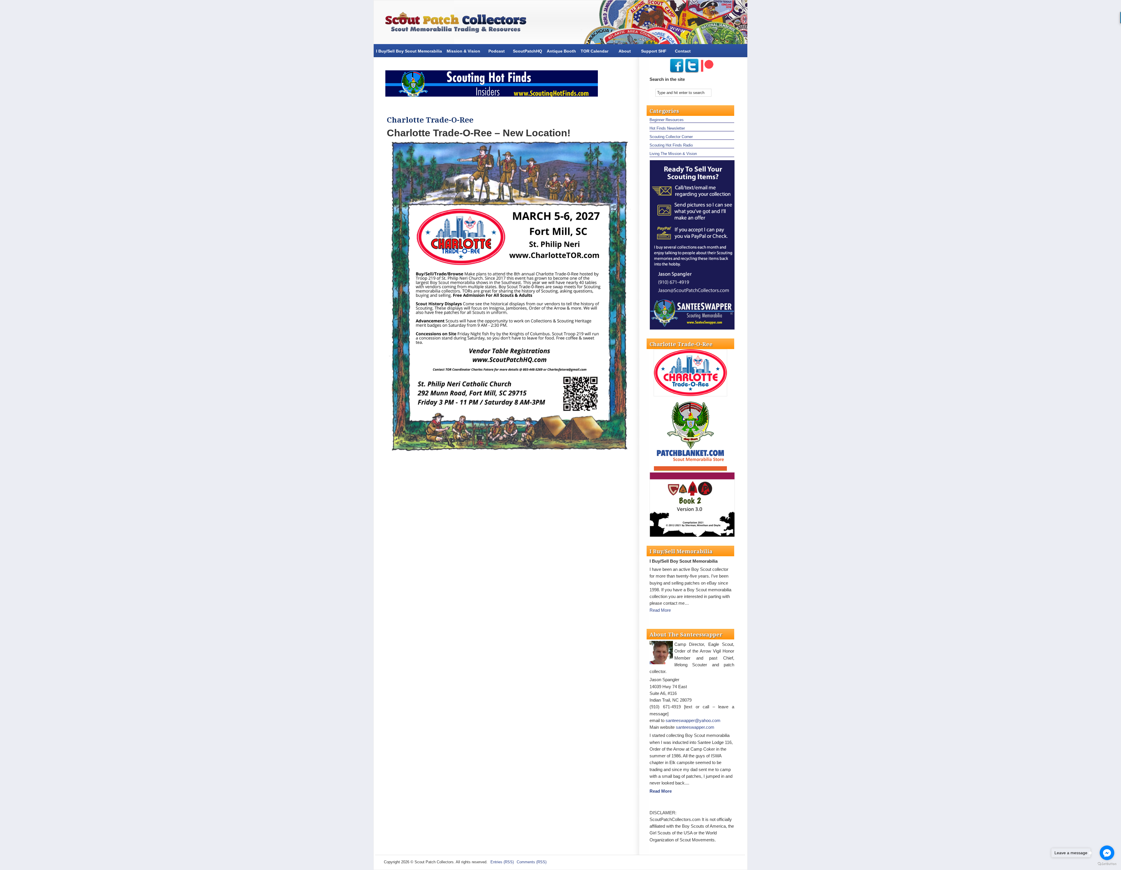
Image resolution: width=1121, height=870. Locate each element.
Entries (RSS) (502, 862)
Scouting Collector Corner (671, 137)
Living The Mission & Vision (673, 153)
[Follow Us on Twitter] (692, 71)
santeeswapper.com (695, 727)
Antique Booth (561, 51)
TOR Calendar (594, 51)
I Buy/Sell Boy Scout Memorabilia (409, 51)
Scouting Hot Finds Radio (671, 145)
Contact (683, 51)
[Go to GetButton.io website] (1107, 864)
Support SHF (653, 51)
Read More (660, 610)
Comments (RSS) (531, 862)
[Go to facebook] (1107, 852)
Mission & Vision (463, 51)
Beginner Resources (667, 120)
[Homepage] (458, 23)
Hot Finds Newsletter (667, 128)
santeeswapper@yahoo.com (693, 720)
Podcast (496, 51)
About (625, 51)
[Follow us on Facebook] (677, 71)
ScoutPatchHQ (527, 51)
